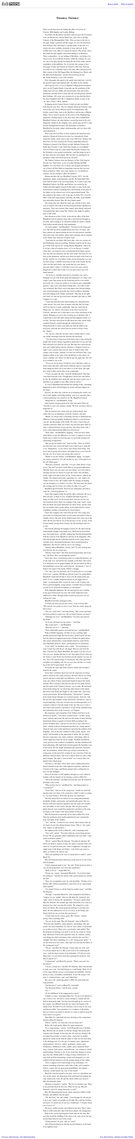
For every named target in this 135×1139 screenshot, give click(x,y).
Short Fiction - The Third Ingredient (18, 1137)
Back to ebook (113, 4)
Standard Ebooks (11, 4)
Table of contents (127, 4)
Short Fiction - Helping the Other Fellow (116, 1137)
